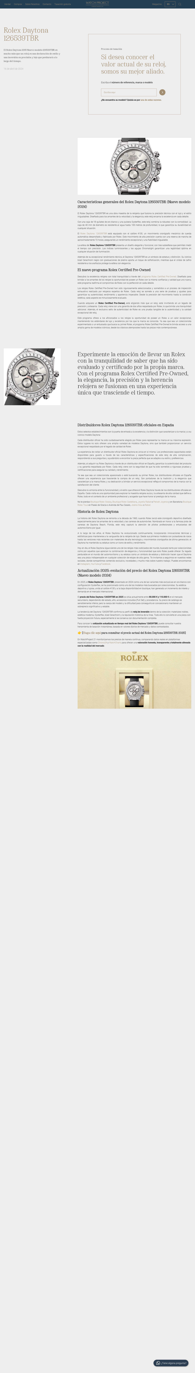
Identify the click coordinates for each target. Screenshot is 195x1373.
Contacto (47, 4)
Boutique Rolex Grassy (100, 502)
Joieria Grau (137, 505)
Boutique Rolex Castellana (124, 502)
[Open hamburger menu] (187, 4)
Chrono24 (102, 642)
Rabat (147, 505)
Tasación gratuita (62, 4)
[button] (162, 92)
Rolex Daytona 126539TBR (93, 233)
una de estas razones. (151, 100)
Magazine (157, 4)
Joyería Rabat (144, 502)
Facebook (105, 564)
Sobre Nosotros (32, 4)
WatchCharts (115, 642)
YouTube (95, 564)
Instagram (85, 564)
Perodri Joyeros (160, 502)
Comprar (18, 4)
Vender (7, 4)
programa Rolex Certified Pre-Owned (159, 276)
